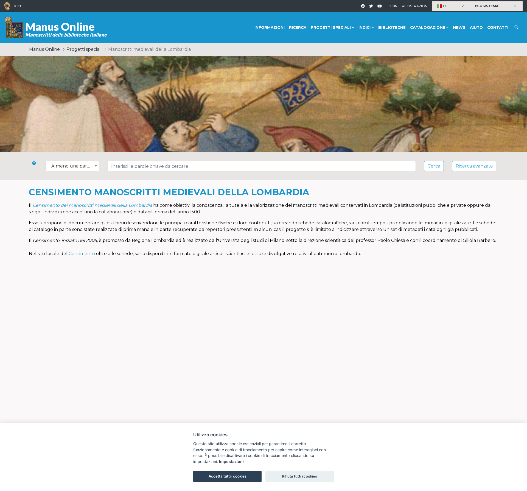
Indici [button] (364, 27)
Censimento (82, 253)
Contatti (497, 27)
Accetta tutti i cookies (227, 476)
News (459, 27)
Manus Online (44, 49)
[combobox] (72, 166)
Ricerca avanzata (474, 166)
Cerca (434, 166)
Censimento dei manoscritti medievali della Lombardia (92, 205)
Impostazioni (231, 461)
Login (391, 6)
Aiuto (476, 27)
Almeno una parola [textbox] (72, 166)
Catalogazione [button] (427, 27)
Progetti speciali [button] (331, 27)
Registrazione (416, 6)
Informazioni (269, 27)
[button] (451, 6)
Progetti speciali (84, 49)
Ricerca (297, 27)
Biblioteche (392, 27)
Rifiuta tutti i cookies (299, 476)
